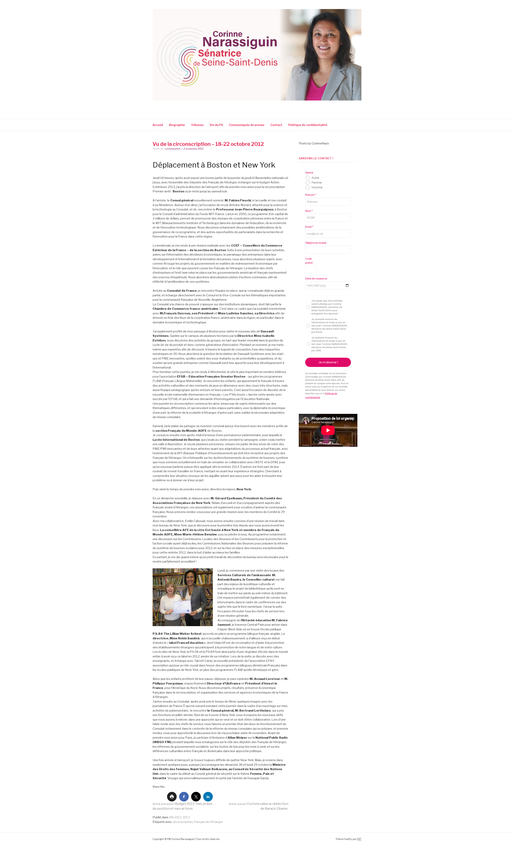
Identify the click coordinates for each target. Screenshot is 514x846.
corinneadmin (172, 148)
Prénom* (310, 195)
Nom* (309, 211)
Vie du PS (216, 125)
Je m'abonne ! (328, 362)
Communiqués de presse (246, 125)
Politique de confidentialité (308, 125)
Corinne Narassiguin (199, 106)
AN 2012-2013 (179, 817)
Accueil (158, 125)
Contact (276, 125)
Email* (309, 227)
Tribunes (197, 125)
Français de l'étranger (208, 822)
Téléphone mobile (315, 243)
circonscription (182, 822)
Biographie (177, 125)
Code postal (309, 260)
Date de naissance (316, 278)
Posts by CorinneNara (314, 143)
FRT (359, 839)
